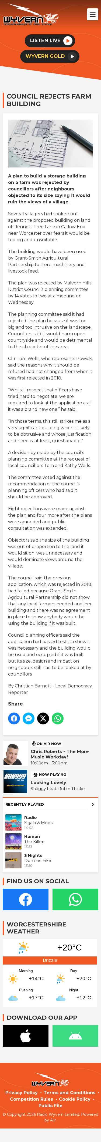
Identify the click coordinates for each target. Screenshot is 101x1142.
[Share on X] (43, 718)
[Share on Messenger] (28, 718)
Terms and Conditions (69, 1092)
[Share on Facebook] (14, 718)
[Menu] (92, 14)
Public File (50, 1105)
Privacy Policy (21, 1092)
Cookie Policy (74, 1099)
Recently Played (24, 804)
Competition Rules (31, 1099)
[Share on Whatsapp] (58, 718)
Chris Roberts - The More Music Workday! (60, 754)
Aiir (53, 1120)
